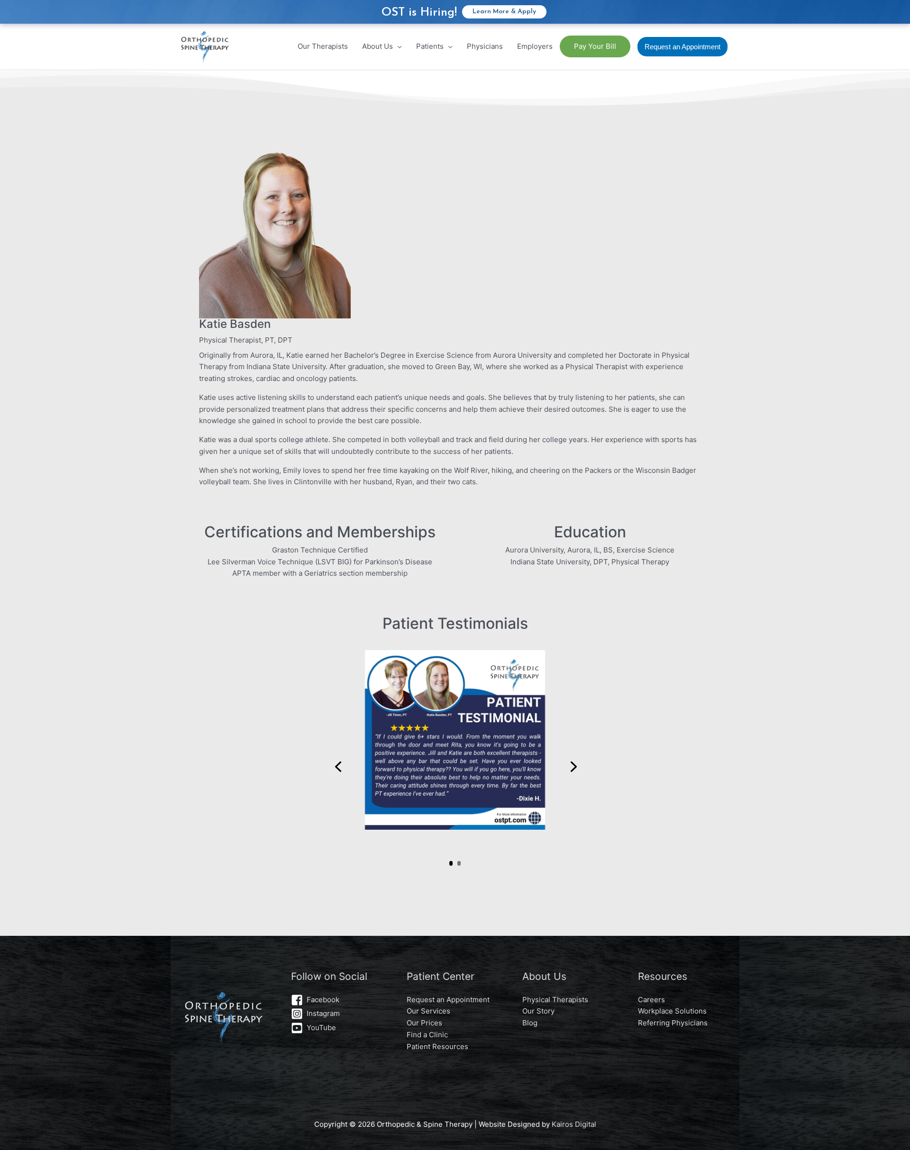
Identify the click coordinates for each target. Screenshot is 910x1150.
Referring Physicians (673, 1022)
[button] (682, 46)
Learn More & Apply (504, 11)
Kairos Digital (574, 1124)
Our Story (538, 1010)
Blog (529, 1022)
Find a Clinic (427, 1034)
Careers (651, 999)
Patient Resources (437, 1046)
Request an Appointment (448, 999)
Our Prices (424, 1022)
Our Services (428, 1010)
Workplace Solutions (672, 1010)
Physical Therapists (555, 999)
